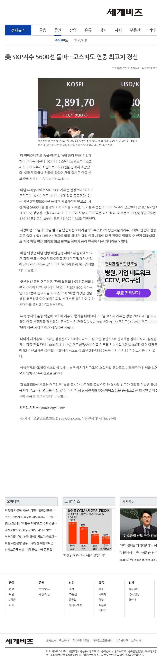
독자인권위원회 (81, 640)
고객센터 (136, 640)
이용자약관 (122, 640)
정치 (103, 30)
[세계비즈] (125, 12)
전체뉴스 (18, 30)
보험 (11, 594)
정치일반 (133, 588)
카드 (11, 605)
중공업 (72, 599)
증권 (57, 30)
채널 (101, 599)
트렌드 (102, 610)
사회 (118, 30)
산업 (73, 30)
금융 (42, 30)
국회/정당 (134, 594)
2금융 (12, 599)
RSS (145, 640)
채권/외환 (81, 40)
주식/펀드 (61, 40)
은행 (11, 588)
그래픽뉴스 (72, 501)
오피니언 (13, 501)
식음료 (102, 605)
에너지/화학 (75, 605)
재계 (71, 588)
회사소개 (51, 640)
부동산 (135, 30)
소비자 (102, 594)
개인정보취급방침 (102, 640)
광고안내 (64, 640)
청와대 (132, 599)
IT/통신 (73, 594)
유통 (88, 30)
